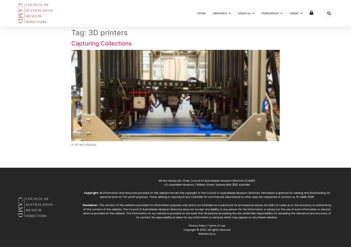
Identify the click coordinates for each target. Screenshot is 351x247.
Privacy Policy (197, 225)
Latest (294, 13)
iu (214, 234)
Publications (270, 13)
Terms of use (216, 225)
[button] (329, 13)
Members (220, 13)
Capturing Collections (101, 43)
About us (244, 13)
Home (201, 13)
